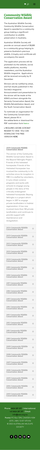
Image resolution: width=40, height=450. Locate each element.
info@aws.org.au (20, 415)
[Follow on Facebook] (11, 436)
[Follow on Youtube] (28, 436)
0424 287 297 (16, 408)
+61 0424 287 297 (17, 412)
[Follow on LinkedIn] (20, 436)
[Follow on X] (15, 436)
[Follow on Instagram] (24, 436)
